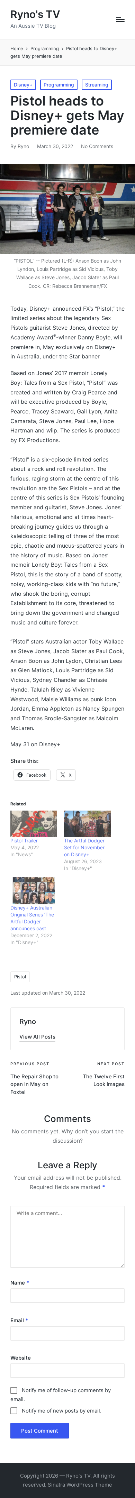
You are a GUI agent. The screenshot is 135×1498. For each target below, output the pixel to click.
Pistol (20, 976)
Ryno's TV (35, 14)
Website (20, 1357)
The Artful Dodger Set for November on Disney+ (84, 847)
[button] (37, 1036)
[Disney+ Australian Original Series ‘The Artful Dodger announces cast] (33, 890)
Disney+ (23, 85)
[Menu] (120, 19)
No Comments (97, 146)
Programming (59, 85)
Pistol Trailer (24, 840)
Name (19, 1282)
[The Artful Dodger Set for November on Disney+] (87, 824)
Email (19, 1320)
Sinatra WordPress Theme (80, 1484)
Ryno (27, 1021)
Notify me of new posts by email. (61, 1410)
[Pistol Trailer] (33, 824)
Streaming (96, 85)
